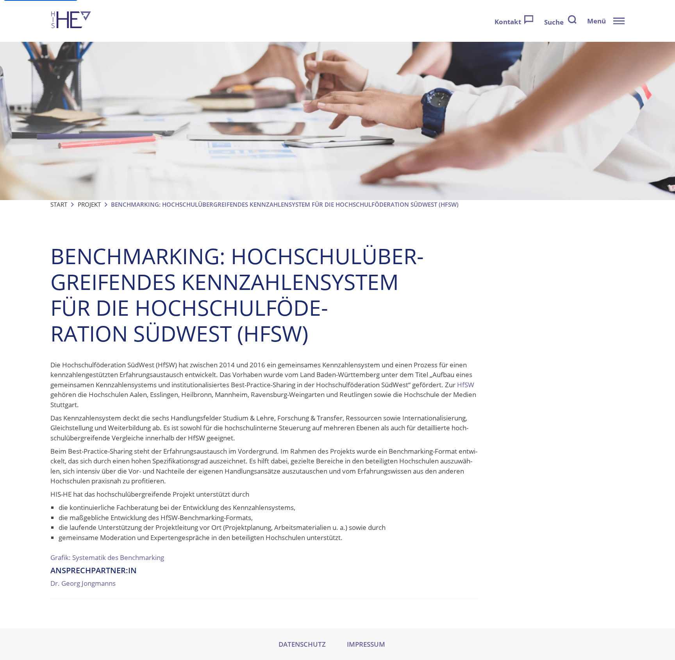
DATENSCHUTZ (302, 644)
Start (58, 204)
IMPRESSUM (366, 644)
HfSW (465, 384)
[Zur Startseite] (71, 21)
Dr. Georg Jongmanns (83, 583)
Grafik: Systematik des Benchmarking (107, 557)
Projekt (89, 204)
